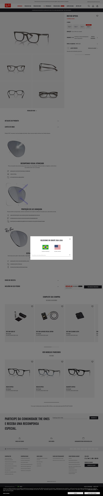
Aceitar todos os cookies (92, 493)
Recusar (75, 493)
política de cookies (92, 489)
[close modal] (70, 239)
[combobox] (51, 255)
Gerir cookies (6, 493)
